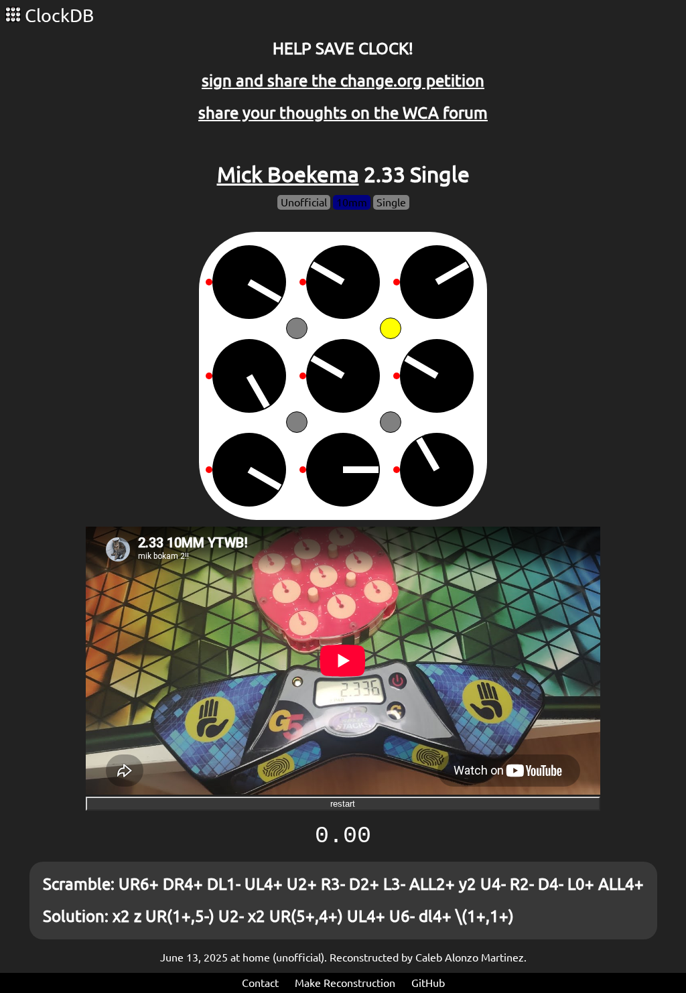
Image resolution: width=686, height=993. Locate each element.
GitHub (428, 983)
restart (342, 804)
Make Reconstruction (345, 983)
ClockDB (57, 15)
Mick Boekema (288, 174)
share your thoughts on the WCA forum (343, 113)
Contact (260, 983)
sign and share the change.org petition (343, 81)
